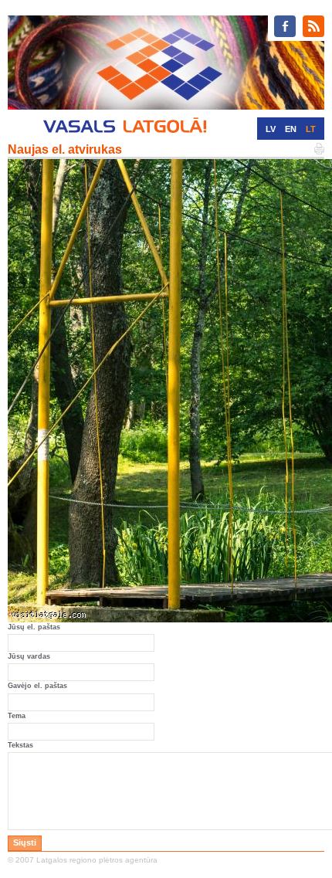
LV (271, 129)
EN (290, 129)
